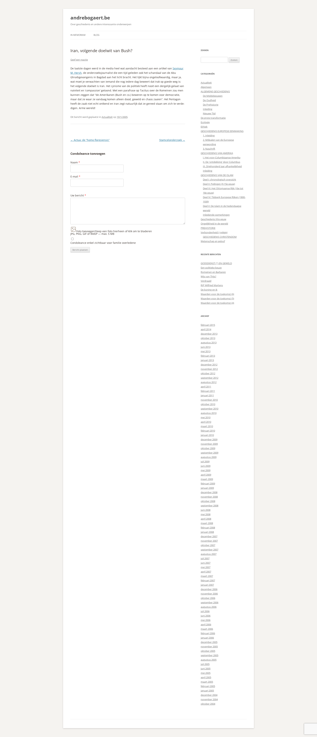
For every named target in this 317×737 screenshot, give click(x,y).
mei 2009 (205, 470)
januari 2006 (207, 637)
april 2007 (206, 571)
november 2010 (209, 399)
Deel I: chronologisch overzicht (219, 179)
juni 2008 (205, 510)
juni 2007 (205, 562)
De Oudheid (209, 100)
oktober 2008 (208, 501)
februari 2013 (208, 355)
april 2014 (206, 329)
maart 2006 (207, 629)
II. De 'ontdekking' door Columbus (221, 162)
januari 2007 (207, 584)
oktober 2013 (208, 338)
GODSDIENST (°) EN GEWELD (216, 263)
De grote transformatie (213, 117)
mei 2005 (205, 673)
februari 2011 (208, 391)
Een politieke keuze (211, 267)
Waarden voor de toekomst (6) (217, 294)
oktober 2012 (208, 373)
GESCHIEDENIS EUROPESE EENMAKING (222, 131)
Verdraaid (206, 281)
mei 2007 (205, 567)
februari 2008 (208, 527)
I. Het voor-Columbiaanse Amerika (221, 157)
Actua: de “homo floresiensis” (90, 140)
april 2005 (206, 677)
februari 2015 (208, 325)
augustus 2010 (208, 413)
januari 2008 (207, 532)
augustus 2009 (208, 457)
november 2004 (209, 699)
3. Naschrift (209, 148)
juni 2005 (205, 668)
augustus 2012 (208, 382)
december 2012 (209, 364)
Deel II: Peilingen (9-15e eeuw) (219, 184)
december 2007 (209, 536)
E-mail (75, 176)
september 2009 (209, 452)
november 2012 (209, 369)
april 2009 (206, 474)
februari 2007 (208, 580)
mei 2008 (205, 514)
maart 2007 (207, 576)
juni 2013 (205, 347)
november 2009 (209, 444)
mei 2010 (205, 417)
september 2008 (209, 505)
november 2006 (209, 593)
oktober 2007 (208, 545)
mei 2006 (205, 620)
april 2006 (206, 624)
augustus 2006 (208, 607)
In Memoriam (77, 35)
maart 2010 (207, 426)
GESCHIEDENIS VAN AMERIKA (217, 153)
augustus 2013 (208, 342)
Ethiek (204, 126)
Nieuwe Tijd (209, 113)
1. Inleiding (209, 135)
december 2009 (209, 439)
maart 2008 (207, 523)
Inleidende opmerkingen (216, 214)
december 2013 (209, 333)
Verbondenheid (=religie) (214, 232)
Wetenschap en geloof (213, 241)
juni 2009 (205, 466)
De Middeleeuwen (213, 95)
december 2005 (209, 642)
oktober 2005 (208, 651)
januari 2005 (207, 690)
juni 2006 (205, 615)
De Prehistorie (210, 104)
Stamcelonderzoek (172, 140)
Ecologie (205, 122)
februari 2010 (208, 430)
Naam (75, 162)
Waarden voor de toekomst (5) (217, 298)
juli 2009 (205, 461)
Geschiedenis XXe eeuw (213, 219)
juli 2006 (205, 611)
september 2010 (209, 408)
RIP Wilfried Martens (212, 285)
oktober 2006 (208, 598)
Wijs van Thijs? (208, 276)
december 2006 (209, 589)
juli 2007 (205, 558)
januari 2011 (207, 395)
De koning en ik (209, 289)
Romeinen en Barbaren (213, 272)
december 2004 (209, 695)
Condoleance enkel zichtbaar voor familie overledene (103, 243)
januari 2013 (207, 360)
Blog (96, 35)
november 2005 (209, 646)
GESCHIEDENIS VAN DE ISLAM (217, 175)
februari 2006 (208, 633)
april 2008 (206, 518)
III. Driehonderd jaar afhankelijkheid (222, 166)
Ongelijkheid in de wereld (214, 223)
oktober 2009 (208, 448)
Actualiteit (107, 117)
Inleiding (207, 109)
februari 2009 (208, 483)
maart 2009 (207, 479)
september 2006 (209, 602)
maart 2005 (207, 681)
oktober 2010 (208, 404)
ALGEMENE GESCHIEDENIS (215, 91)
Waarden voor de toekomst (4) (217, 303)
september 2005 (209, 655)
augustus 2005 (208, 659)
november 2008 (209, 496)
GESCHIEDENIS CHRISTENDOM (220, 236)
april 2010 (206, 421)
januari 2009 (207, 488)
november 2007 (209, 540)
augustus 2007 (208, 554)
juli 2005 (205, 664)
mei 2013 (205, 351)
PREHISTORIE (208, 228)
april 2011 (206, 386)
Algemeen (206, 87)
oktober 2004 (208, 703)
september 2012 (209, 377)
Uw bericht (78, 195)
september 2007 (209, 549)
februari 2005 (208, 686)
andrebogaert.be (90, 17)
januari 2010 (207, 435)
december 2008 (209, 492)
